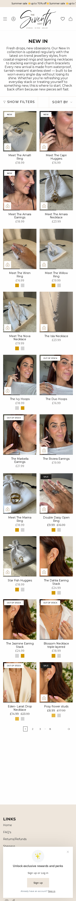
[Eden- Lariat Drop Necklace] (19, 682)
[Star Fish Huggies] (19, 556)
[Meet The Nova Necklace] (19, 312)
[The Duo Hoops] (56, 375)
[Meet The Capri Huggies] (56, 131)
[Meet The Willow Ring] (56, 249)
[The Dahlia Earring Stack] (56, 556)
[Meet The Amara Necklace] (56, 190)
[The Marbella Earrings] (19, 434)
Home (7, 825)
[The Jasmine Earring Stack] (19, 619)
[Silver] (22, 285)
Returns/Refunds (15, 839)
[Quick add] (7, 146)
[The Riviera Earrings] (56, 434)
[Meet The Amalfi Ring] (19, 131)
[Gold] (17, 285)
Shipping (9, 846)
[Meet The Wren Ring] (19, 249)
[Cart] (70, 19)
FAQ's (7, 832)
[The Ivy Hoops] (19, 375)
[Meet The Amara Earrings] (19, 190)
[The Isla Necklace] (56, 312)
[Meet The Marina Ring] (19, 493)
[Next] (63, 729)
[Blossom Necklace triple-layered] (56, 619)
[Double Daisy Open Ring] (56, 493)
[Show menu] (5, 19)
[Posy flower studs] (56, 682)
